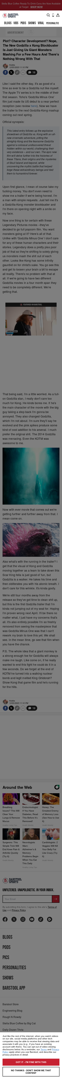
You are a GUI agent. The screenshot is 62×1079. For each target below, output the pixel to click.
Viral (41, 23)
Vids (16, 23)
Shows (32, 23)
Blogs (7, 23)
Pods (23, 23)
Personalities (53, 23)
